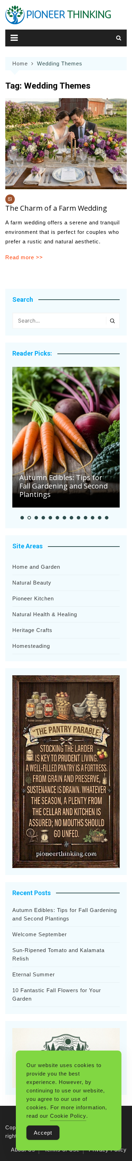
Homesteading (31, 646)
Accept (43, 1133)
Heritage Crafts (32, 630)
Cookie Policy (68, 1116)
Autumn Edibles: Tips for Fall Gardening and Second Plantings (63, 486)
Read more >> (24, 257)
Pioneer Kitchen (33, 598)
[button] (22, 517)
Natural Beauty (31, 583)
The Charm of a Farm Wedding (56, 208)
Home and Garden (36, 567)
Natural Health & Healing (44, 614)
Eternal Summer (33, 974)
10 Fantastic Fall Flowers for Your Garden (56, 994)
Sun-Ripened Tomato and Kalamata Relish (58, 954)
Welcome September (39, 934)
